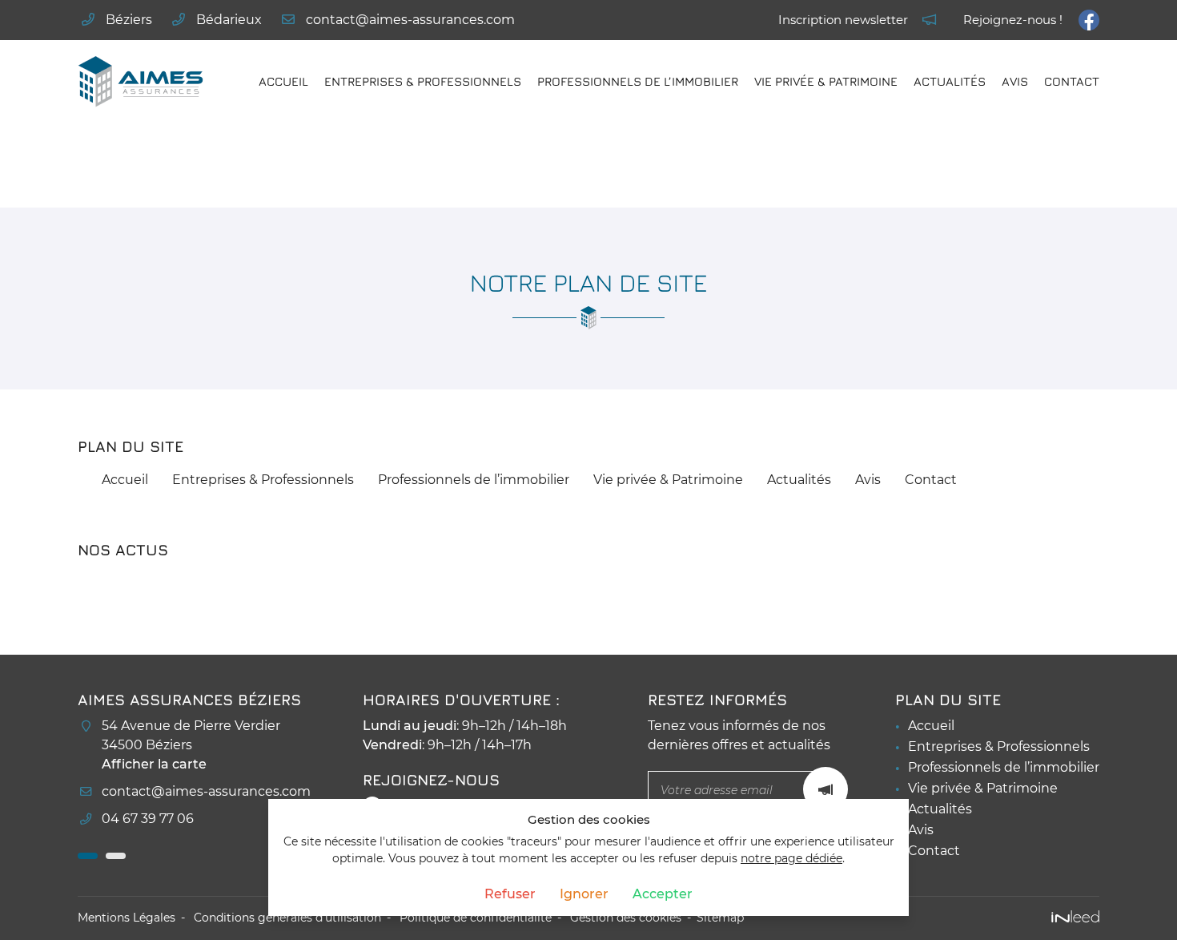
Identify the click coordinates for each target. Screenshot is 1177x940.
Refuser (510, 894)
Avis (1015, 81)
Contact (1071, 81)
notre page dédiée (791, 858)
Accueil (283, 81)
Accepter (663, 894)
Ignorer (584, 894)
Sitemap (720, 917)
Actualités (950, 81)
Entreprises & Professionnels (422, 81)
